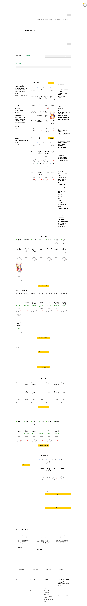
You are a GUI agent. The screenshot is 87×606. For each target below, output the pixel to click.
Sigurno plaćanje (35, 569)
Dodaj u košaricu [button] (32, 108)
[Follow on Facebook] (23, 14)
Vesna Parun (64, 395)
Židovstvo (60, 196)
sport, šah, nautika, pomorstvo (21, 140)
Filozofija (17, 97)
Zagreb (59, 211)
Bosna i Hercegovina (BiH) (63, 221)
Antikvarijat (50, 19)
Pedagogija (17, 144)
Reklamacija (61, 569)
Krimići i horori (61, 219)
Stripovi (16, 149)
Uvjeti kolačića (46, 601)
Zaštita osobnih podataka (48, 599)
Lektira (55, 19)
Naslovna (38, 19)
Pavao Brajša (26, 305)
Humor (59, 110)
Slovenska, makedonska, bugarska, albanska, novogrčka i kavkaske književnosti (64, 141)
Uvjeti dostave (46, 592)
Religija (16, 135)
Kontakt (66, 19)
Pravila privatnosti (47, 584)
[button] (34, 108)
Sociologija (60, 200)
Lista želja (64, 4)
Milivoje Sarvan (49, 305)
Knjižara (46, 19)
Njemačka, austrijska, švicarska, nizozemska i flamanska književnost (64, 130)
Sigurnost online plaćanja (48, 590)
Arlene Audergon (19, 305)
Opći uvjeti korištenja (47, 586)
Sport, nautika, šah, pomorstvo (64, 187)
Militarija (60, 165)
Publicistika (17, 146)
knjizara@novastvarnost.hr (34, 4)
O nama (42, 19)
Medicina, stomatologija (63, 163)
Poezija (59, 206)
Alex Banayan (41, 395)
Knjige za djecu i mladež (19, 110)
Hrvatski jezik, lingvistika (20, 105)
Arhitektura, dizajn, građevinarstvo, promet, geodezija (63, 86)
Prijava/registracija (54, 4)
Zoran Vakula (28, 55)
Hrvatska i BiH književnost (63, 127)
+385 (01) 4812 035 (22, 4)
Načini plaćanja (46, 588)
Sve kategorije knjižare (43, 351)
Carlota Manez (64, 305)
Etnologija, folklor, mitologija (21, 95)
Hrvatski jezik (60, 108)
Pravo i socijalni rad (19, 129)
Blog (31, 590)
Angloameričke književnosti (63, 119)
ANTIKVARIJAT (18, 362)
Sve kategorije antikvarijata (43, 367)
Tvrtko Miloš (49, 395)
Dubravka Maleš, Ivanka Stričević (41, 306)
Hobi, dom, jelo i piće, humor (20, 103)
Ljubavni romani (61, 217)
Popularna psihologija (19, 151)
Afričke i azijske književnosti (63, 117)
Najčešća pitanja (48, 569)
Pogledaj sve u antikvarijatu (43, 337)
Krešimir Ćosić (34, 395)
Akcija (63, 19)
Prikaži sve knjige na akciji (43, 407)
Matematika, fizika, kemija (20, 117)
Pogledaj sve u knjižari (43, 285)
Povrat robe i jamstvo (47, 594)
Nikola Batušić (26, 395)
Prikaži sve (51, 83)
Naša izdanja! (59, 19)
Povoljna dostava (21, 569)
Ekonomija (17, 93)
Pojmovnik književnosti (48, 583)
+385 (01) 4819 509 (28, 28)
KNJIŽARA (17, 347)
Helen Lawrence (56, 305)
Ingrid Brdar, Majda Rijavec (34, 306)
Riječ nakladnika (26, 464)
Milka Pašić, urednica (19, 327)
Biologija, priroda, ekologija (20, 91)
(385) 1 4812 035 (64, 581)
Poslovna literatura (62, 204)
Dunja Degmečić (56, 395)
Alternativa (17, 83)
